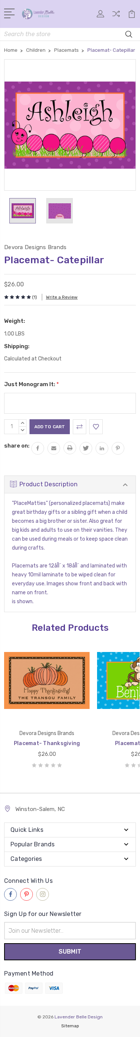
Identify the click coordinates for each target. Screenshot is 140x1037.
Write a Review (62, 297)
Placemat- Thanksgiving (47, 743)
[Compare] (116, 16)
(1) (34, 297)
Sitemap (70, 1025)
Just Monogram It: (31, 384)
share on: (16, 445)
